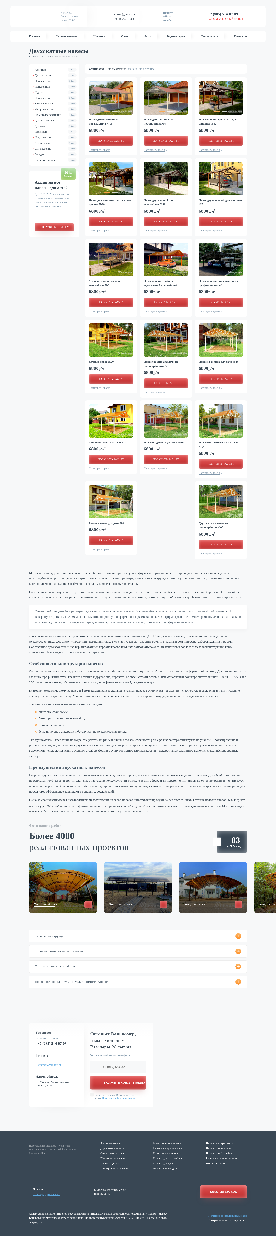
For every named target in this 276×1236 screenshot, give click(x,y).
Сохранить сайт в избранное (226, 1220)
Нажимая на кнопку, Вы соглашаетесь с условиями (113, 1096)
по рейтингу (146, 68)
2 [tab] (115, 111)
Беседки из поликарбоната (222, 1158)
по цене (132, 68)
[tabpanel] (111, 98)
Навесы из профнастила (167, 1148)
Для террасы (55, 142)
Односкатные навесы (113, 1153)
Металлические (55, 103)
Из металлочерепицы (55, 114)
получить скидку (54, 226)
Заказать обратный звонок (225, 19)
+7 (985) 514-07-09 (52, 1043)
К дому (55, 92)
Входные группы (55, 159)
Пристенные (55, 86)
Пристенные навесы (112, 1158)
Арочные (55, 69)
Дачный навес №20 (101, 361)
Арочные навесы (110, 1143)
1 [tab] (107, 111)
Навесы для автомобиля (167, 1158)
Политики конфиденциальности (118, 1097)
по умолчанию (117, 68)
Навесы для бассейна (219, 1153)
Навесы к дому (109, 1163)
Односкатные (55, 80)
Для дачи (55, 126)
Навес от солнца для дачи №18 (219, 361)
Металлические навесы (167, 1143)
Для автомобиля (55, 120)
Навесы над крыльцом (219, 1143)
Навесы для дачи (163, 1163)
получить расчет (111, 140)
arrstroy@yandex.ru (124, 14)
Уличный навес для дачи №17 (108, 442)
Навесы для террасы (218, 1148)
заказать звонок (223, 1191)
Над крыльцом (55, 137)
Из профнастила (55, 109)
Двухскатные (55, 75)
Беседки (55, 154)
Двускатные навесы (112, 1148)
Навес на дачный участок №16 (164, 442)
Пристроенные (55, 97)
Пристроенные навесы (114, 1168)
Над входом (55, 131)
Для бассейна (55, 148)
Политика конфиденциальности (227, 1215)
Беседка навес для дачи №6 (106, 523)
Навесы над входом (165, 1168)
